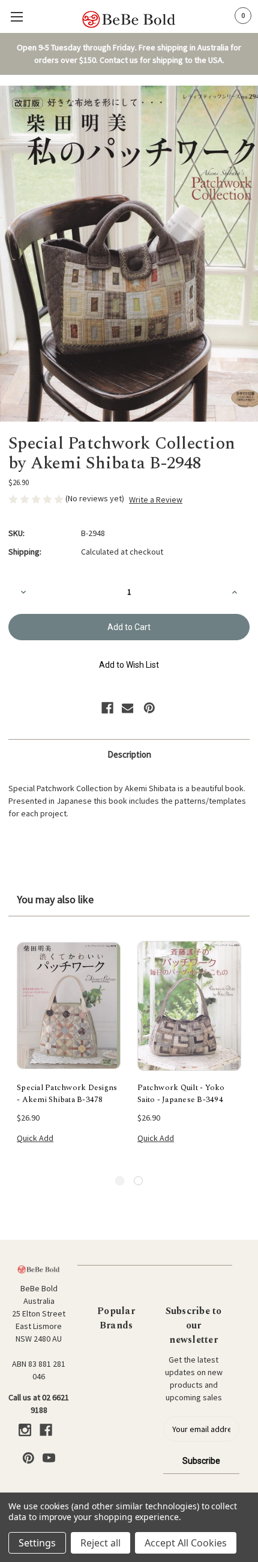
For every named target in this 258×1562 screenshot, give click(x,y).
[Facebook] (107, 708)
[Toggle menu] (16, 16)
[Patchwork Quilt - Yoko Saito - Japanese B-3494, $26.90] (189, 1005)
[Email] (128, 708)
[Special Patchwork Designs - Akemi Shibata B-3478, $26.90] (69, 1005)
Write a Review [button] (155, 499)
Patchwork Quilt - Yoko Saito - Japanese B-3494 (181, 1094)
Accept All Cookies (186, 1542)
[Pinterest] (149, 708)
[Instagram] (25, 1430)
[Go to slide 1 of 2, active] (119, 1180)
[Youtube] (49, 1458)
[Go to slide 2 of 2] (138, 1180)
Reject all (100, 1542)
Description (129, 754)
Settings (37, 1542)
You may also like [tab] (55, 899)
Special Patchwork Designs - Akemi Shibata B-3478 (67, 1094)
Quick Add (35, 1138)
